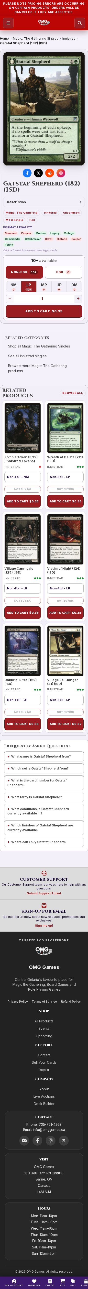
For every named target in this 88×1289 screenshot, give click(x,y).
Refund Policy (71, 1001)
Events (44, 1028)
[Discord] (24, 1141)
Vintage (69, 233)
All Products (44, 1021)
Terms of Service (44, 1001)
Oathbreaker (33, 239)
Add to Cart (43, 311)
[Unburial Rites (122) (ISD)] (22, 650)
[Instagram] (50, 1141)
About (44, 1089)
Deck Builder (44, 1104)
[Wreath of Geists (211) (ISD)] (65, 428)
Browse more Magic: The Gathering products (37, 368)
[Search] (79, 23)
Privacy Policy (18, 1001)
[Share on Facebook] (27, 173)
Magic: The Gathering (22, 212)
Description (16, 202)
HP (61, 286)
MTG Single (14, 220)
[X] (64, 1141)
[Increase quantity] (78, 299)
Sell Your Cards (44, 1062)
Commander (12, 239)
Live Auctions (44, 1096)
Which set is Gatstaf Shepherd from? (40, 768)
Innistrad (69, 38)
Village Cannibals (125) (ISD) (18, 570)
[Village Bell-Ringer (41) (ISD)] (65, 650)
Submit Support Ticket (44, 893)
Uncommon (71, 212)
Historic (62, 239)
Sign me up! (44, 925)
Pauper (76, 239)
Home (4, 38)
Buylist (44, 1070)
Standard (11, 233)
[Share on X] (38, 173)
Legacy (54, 233)
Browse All (72, 393)
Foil (32, 220)
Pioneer (26, 233)
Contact (44, 1055)
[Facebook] (37, 1141)
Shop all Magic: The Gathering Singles (39, 346)
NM (16, 286)
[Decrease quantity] (9, 299)
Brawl (48, 239)
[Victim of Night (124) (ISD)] (65, 539)
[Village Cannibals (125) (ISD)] (22, 539)
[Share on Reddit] (49, 173)
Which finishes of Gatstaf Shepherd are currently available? (40, 827)
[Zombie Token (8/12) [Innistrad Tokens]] (22, 428)
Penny (9, 244)
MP (46, 286)
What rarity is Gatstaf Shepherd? (36, 797)
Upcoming (44, 1036)
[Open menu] (8, 23)
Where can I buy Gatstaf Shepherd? (38, 842)
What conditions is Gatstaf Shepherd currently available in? (38, 811)
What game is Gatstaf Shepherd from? (41, 756)
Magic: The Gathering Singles (35, 38)
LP (31, 286)
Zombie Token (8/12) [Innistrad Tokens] (21, 459)
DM (76, 286)
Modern (41, 233)
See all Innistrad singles (27, 356)
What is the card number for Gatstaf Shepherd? (37, 782)
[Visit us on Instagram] (60, 173)
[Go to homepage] (44, 23)
